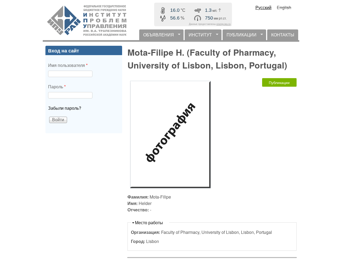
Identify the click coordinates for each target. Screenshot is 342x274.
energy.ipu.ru (223, 24)
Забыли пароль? (64, 108)
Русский (263, 7)
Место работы (149, 222)
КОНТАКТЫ (282, 35)
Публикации (279, 82)
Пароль (57, 86)
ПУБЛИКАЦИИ (239, 36)
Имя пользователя (68, 65)
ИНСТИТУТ (198, 36)
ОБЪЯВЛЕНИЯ (156, 36)
